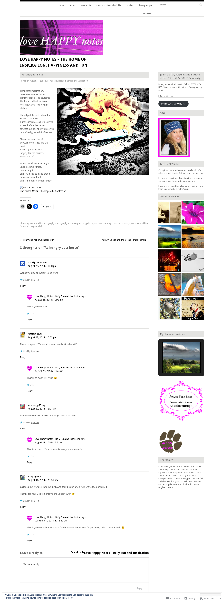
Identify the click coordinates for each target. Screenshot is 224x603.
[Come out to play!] (193, 237)
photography (128, 223)
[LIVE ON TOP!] (169, 237)
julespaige (33, 476)
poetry (138, 223)
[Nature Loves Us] (169, 285)
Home (61, 5)
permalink (37, 226)
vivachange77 (34, 405)
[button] (174, 364)
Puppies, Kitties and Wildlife (108, 5)
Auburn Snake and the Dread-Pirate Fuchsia (125, 240)
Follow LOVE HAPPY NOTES (173, 104)
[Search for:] (181, 4)
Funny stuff (148, 13)
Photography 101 (63, 223)
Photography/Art (145, 5)
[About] (169, 213)
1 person (35, 280)
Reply (23, 286)
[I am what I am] (193, 285)
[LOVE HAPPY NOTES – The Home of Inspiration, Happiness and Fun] (61, 54)
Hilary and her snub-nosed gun (37, 240)
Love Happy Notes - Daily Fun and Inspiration (67, 81)
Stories (129, 5)
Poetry (75, 223)
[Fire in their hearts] (169, 261)
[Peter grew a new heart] (193, 261)
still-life (145, 223)
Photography (48, 223)
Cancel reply (77, 552)
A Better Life (86, 5)
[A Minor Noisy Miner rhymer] (169, 309)
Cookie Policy (66, 598)
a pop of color (95, 223)
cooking (107, 223)
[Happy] (193, 309)
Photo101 (116, 223)
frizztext (32, 334)
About (72, 5)
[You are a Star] (193, 213)
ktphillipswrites (35, 262)
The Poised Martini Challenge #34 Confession (43, 191)
